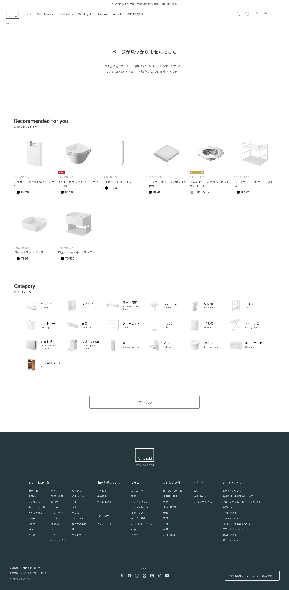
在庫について (229, 513)
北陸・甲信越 (170, 507)
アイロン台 (78, 518)
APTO (32, 535)
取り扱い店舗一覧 (172, 491)
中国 (165, 524)
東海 (165, 513)
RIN (31, 529)
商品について (229, 507)
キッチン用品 (138, 518)
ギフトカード (79, 535)
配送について (229, 535)
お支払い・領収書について (236, 524)
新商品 (32, 496)
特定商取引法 (16, 573)
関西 (165, 518)
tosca (32, 524)
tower (32, 518)
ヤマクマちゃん (139, 507)
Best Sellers (65, 14)
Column (103, 14)
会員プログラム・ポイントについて (241, 502)
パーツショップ (200, 502)
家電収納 (56, 524)
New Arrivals (45, 14)
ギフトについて (230, 540)
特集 (133, 496)
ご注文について (230, 518)
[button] (238, 14)
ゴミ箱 (54, 518)
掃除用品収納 (79, 524)
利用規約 (13, 568)
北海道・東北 (170, 496)
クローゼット (58, 513)
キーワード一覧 (37, 507)
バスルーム (78, 496)
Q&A (195, 491)
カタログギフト (37, 513)
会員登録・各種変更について (237, 496)
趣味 (74, 529)
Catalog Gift (86, 14)
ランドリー (57, 507)
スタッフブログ (139, 502)
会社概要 (102, 491)
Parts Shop (133, 14)
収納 (133, 529)
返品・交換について (233, 529)
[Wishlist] (247, 14)
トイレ (75, 502)
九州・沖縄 (169, 535)
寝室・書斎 (57, 496)
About (117, 14)
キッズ (75, 513)
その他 (134, 535)
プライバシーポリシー (38, 573)
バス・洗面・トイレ (142, 524)
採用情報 (102, 496)
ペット (54, 535)
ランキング (34, 502)
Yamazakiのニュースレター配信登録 (250, 576)
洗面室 (54, 502)
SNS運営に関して (31, 568)
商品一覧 (33, 491)
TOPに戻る (144, 402)
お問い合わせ (199, 496)
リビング (76, 491)
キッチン (56, 491)
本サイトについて (231, 491)
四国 (165, 529)
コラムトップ (138, 491)
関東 (165, 502)
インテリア (137, 513)
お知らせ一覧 (104, 524)
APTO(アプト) (58, 540)
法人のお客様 (104, 502)
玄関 (74, 507)
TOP (29, 14)
